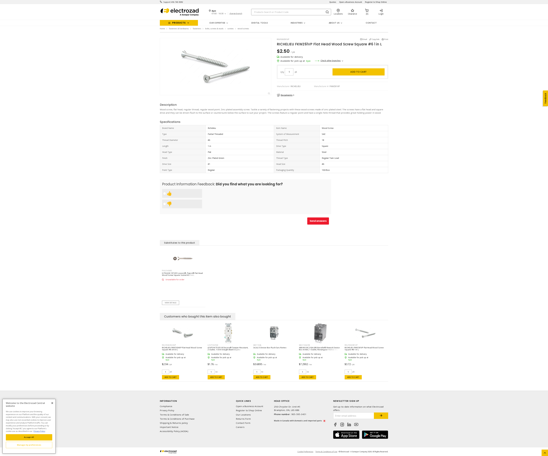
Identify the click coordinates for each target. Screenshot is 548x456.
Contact (371, 22)
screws (230, 28)
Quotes (332, 2)
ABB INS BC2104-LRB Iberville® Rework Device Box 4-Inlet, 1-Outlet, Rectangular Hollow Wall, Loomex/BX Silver (319, 349)
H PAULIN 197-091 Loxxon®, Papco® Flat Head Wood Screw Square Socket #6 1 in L (182, 274)
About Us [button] (334, 22)
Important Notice (169, 427)
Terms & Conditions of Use (326, 451)
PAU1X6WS (167, 270)
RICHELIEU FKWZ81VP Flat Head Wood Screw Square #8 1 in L (364, 348)
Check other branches (331, 60)
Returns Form (243, 418)
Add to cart (358, 71)
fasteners (197, 28)
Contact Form (243, 423)
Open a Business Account (350, 2)
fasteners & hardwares (179, 28)
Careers (240, 427)
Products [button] (179, 22)
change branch (235, 13)
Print (386, 39)
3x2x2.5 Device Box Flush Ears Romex (269, 347)
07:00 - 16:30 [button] (217, 13)
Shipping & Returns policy (174, 423)
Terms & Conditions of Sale (174, 414)
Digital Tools (259, 22)
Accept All (29, 437)
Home (162, 28)
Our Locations (243, 414)
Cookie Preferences (305, 452)
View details (171, 302)
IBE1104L (257, 345)
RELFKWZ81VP (351, 345)
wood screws (243, 28)
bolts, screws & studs (214, 28)
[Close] (52, 403)
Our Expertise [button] (217, 22)
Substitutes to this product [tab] (179, 242)
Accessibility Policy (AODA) (174, 431)
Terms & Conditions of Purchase (177, 418)
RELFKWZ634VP (169, 345)
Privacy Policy (167, 410)
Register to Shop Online (376, 2)
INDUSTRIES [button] (297, 22)
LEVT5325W (213, 345)
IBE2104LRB (304, 345)
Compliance (166, 406)
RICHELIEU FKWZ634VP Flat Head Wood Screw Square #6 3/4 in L (182, 348)
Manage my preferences (29, 445)
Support (167, 2)
